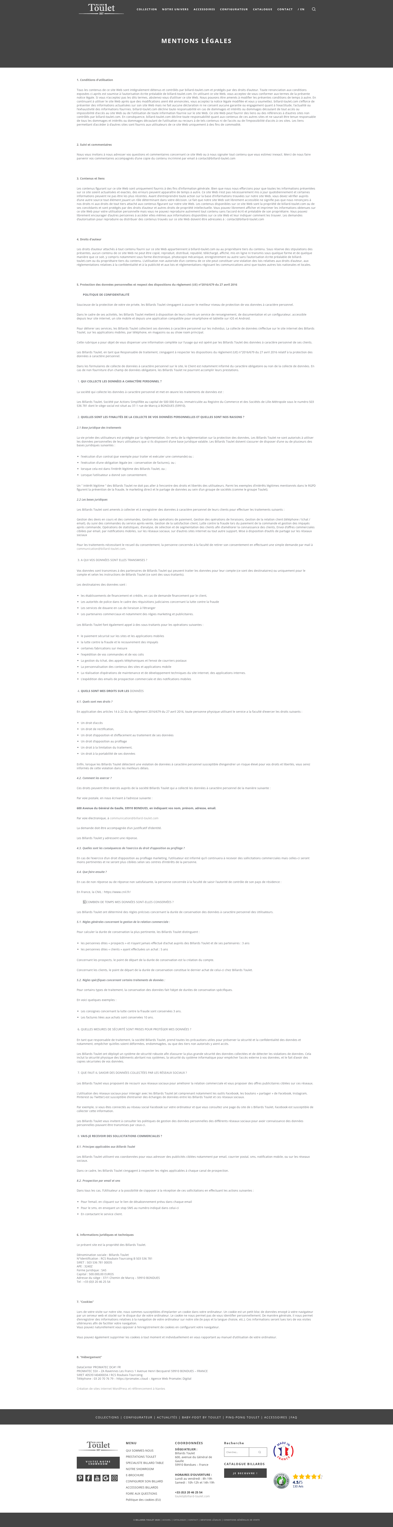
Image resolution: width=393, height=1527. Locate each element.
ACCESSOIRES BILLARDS (142, 1487)
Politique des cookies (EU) (143, 1500)
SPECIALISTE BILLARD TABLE (145, 1463)
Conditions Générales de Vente (242, 1519)
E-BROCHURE (135, 1475)
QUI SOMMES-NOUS (140, 1450)
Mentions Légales (210, 1519)
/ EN (301, 9)
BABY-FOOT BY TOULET (201, 1417)
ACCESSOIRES (275, 1417)
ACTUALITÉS (167, 1417)
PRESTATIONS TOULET (141, 1457)
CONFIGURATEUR (139, 1417)
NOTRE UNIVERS (175, 9)
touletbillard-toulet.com (192, 1496)
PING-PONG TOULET (243, 1417)
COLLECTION (147, 9)
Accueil (166, 1519)
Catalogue (262, 9)
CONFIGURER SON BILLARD (144, 1481)
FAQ (294, 1417)
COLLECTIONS (107, 1417)
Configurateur (234, 9)
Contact (285, 9)
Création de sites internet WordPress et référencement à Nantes (121, 1389)
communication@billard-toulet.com (101, 549)
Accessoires (204, 9)
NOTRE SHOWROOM (140, 1469)
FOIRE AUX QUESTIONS (141, 1493)
